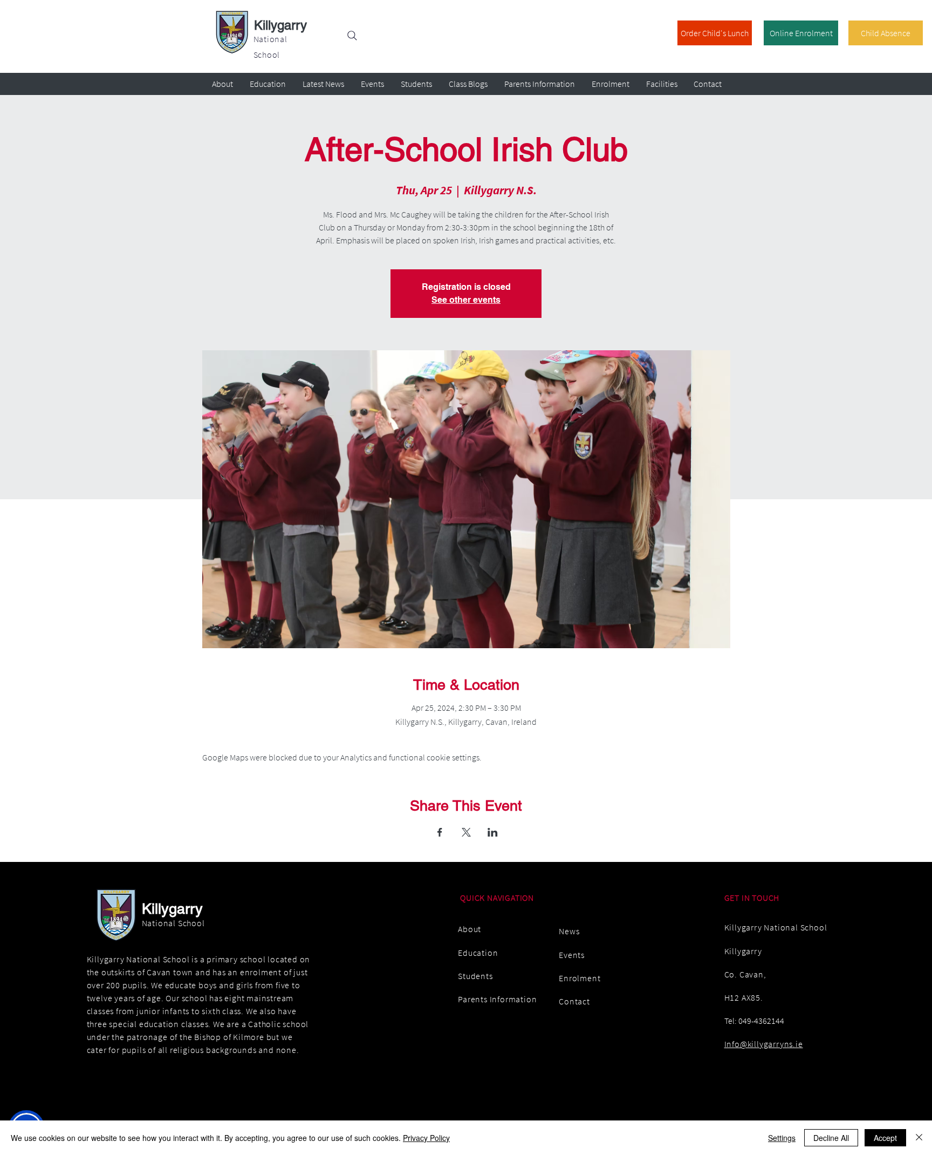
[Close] (919, 1137)
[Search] (352, 35)
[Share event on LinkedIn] (493, 832)
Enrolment (579, 978)
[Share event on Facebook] (440, 832)
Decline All (831, 1137)
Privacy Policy (426, 1137)
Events (572, 954)
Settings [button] (782, 1137)
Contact (574, 1001)
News (569, 931)
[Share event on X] (466, 832)
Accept (885, 1137)
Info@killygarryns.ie (763, 1043)
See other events (466, 300)
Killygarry (280, 25)
